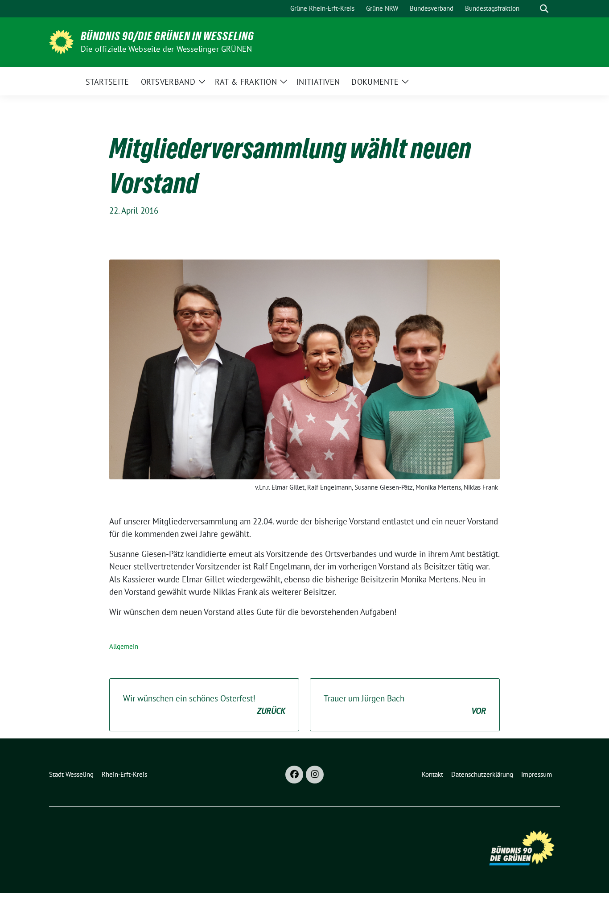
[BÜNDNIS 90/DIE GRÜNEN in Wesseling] (61, 41)
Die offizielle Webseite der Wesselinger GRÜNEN (166, 49)
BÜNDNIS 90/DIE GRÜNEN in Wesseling (167, 36)
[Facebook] (294, 774)
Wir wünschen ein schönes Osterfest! (204, 705)
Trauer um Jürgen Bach (405, 705)
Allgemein (123, 646)
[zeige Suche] (544, 8)
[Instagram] (315, 774)
